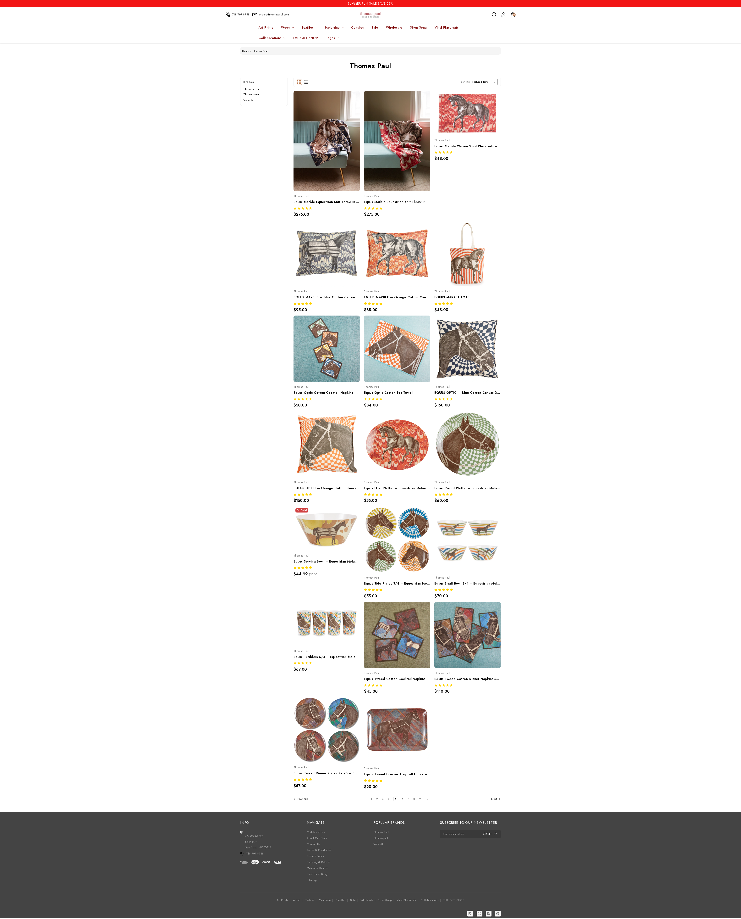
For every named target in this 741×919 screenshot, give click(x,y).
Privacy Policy (315, 856)
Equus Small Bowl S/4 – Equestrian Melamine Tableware (467, 583)
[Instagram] (470, 913)
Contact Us (313, 844)
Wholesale (394, 27)
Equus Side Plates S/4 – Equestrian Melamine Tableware (397, 583)
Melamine (332, 27)
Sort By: (465, 82)
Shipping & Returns (318, 862)
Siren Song (418, 27)
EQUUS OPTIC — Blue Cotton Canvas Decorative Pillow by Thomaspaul (467, 392)
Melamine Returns (317, 868)
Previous (302, 799)
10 (426, 799)
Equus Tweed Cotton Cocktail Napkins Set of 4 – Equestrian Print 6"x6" (397, 679)
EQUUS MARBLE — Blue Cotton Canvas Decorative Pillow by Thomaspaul (327, 297)
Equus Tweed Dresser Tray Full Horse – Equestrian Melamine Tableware (397, 774)
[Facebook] (488, 913)
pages (330, 38)
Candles (357, 27)
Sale (374, 27)
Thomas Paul (252, 89)
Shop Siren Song (317, 874)
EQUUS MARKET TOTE (451, 297)
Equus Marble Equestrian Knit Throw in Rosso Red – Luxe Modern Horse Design (397, 202)
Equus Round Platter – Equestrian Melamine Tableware (467, 488)
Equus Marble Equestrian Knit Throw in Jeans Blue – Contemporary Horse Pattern (327, 202)
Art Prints (266, 27)
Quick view (322, 131)
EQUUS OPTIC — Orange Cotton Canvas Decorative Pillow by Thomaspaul (327, 488)
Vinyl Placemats (447, 27)
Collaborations (270, 38)
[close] (738, 3)
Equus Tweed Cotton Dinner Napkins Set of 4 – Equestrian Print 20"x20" (467, 679)
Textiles (308, 27)
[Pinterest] (498, 913)
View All (248, 100)
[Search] (494, 14)
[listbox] (484, 82)
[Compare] (331, 131)
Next (494, 799)
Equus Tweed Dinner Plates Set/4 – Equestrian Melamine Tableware (327, 773)
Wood (285, 27)
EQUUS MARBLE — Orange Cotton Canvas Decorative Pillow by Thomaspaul (397, 297)
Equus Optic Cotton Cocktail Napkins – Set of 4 (327, 392)
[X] (479, 913)
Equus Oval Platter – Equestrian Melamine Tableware (397, 488)
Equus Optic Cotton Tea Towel (388, 392)
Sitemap (311, 880)
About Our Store (317, 838)
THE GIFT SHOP (305, 38)
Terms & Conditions (319, 850)
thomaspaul (251, 94)
